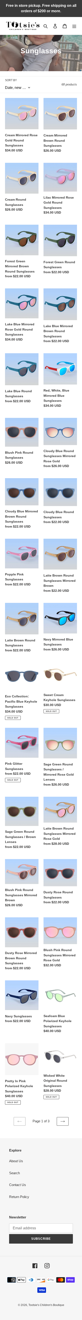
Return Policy (19, 1197)
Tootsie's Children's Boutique (46, 1305)
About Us (16, 1161)
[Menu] (74, 26)
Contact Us (17, 1185)
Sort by (11, 80)
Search (14, 1173)
